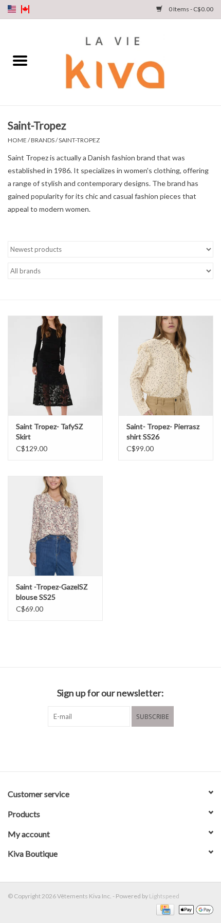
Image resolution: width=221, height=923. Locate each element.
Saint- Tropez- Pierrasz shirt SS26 (162, 431)
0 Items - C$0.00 (190, 9)
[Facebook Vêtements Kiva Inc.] (102, 748)
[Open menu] (20, 60)
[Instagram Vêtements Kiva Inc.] (120, 748)
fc (25, 9)
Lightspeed (164, 896)
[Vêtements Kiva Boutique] (130, 61)
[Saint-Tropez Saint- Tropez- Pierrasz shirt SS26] (165, 365)
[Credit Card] (164, 909)
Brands (42, 140)
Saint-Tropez (79, 140)
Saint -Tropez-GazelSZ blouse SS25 (52, 591)
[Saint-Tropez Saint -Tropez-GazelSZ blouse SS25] (55, 526)
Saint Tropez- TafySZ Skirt (49, 431)
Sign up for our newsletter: (110, 693)
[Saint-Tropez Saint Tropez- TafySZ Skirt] (55, 365)
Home (17, 140)
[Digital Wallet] (194, 909)
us (12, 9)
